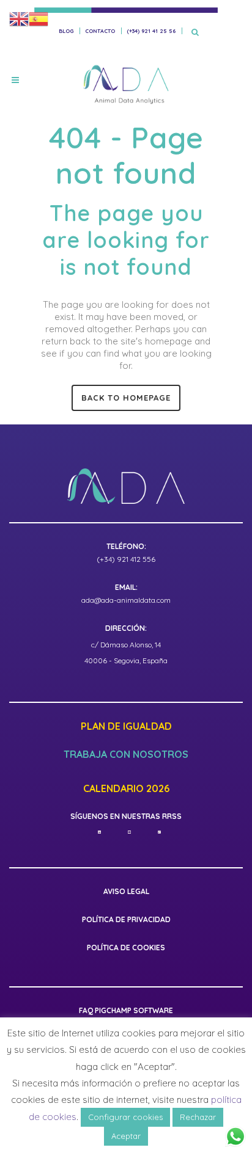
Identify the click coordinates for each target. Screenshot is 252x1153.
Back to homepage (126, 397)
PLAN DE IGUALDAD (126, 726)
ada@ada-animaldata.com (126, 600)
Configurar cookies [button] (125, 1117)
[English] (19, 18)
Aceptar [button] (126, 1136)
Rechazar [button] (198, 1117)
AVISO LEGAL (126, 891)
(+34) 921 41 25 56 (151, 30)
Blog (66, 30)
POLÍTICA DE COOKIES (126, 947)
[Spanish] (38, 18)
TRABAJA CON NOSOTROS (126, 754)
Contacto (100, 30)
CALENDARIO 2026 (126, 789)
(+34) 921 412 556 (126, 559)
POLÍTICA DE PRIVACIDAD (126, 919)
